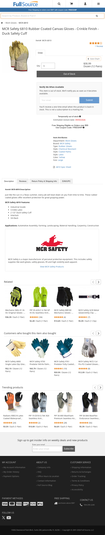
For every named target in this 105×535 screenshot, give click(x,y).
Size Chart (95, 58)
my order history (11, 472)
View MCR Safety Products (52, 266)
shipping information (81, 467)
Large (60, 160)
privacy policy (78, 485)
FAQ (39, 472)
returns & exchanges (81, 472)
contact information (47, 480)
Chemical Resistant (67, 149)
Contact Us (86, 499)
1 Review (99, 46)
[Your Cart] (72, 3)
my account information (14, 467)
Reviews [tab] (22, 181)
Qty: (38, 65)
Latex (61, 154)
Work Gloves (11, 22)
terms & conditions (81, 480)
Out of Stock (69, 74)
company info (44, 467)
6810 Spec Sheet (63, 167)
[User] (85, 3)
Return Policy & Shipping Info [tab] (44, 181)
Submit (89, 100)
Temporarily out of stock (68, 116)
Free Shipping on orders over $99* (52, 10)
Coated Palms (65, 151)
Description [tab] (9, 181)
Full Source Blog (45, 485)
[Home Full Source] (2, 22)
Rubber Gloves (65, 146)
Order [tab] (40, 53)
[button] (93, 282)
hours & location (48, 476)
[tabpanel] (69, 94)
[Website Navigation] (98, 3)
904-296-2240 (89, 505)
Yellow (62, 157)
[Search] (97, 15)
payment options (11, 476)
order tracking (78, 476)
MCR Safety (65, 143)
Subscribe (69, 449)
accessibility (77, 489)
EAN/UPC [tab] (66, 181)
